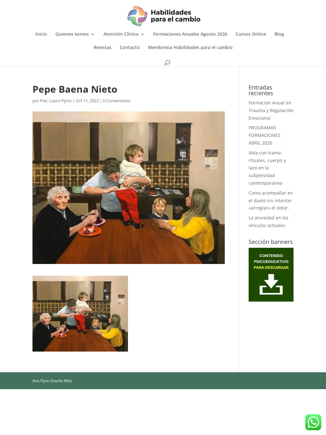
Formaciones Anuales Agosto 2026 (190, 34)
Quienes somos (72, 34)
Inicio (41, 34)
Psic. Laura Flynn (56, 100)
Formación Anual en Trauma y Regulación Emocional (271, 110)
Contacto (130, 47)
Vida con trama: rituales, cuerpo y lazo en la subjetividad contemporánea (267, 168)
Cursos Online (251, 34)
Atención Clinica (120, 34)
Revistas (102, 47)
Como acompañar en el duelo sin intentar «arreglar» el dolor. (271, 200)
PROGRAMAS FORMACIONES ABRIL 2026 (264, 135)
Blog (279, 34)
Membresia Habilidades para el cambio (190, 47)
